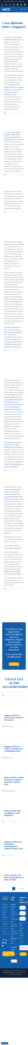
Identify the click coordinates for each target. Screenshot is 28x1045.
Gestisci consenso (4, 1043)
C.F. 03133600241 (19, 1)
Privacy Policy (19, 972)
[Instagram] (5, 940)
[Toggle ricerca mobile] (22, 9)
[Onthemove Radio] (3, 946)
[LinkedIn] (5, 943)
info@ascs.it (5, 934)
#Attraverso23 (8, 194)
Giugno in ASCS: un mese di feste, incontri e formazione (14, 717)
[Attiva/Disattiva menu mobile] (25, 9)
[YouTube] (3, 943)
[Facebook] (3, 940)
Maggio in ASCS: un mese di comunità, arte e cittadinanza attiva (13, 748)
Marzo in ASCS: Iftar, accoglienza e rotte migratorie (12, 813)
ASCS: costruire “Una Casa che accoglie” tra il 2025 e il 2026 (14, 877)
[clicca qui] (17, 208)
